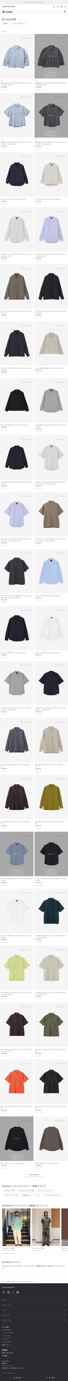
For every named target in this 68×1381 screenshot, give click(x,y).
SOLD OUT (51, 56)
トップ (3, 1281)
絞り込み (19, 1378)
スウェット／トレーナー (45, 1190)
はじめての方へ (7, 1330)
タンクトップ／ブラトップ (53, 1195)
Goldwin (5, 23)
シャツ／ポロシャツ (18, 23)
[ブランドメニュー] (65, 12)
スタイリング (6, 1339)
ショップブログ (7, 1342)
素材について (6, 1345)
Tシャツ (37, 1195)
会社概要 (4, 1356)
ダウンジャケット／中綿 (26, 1190)
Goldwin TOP (10, 1281)
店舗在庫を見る (52, 76)
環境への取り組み (7, 1353)
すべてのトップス (9, 1190)
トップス (18, 1281)
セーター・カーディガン (11, 1195)
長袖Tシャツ (27, 1195)
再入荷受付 (52, 72)
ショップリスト (7, 1336)
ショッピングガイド (8, 1333)
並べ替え (52, 1378)
